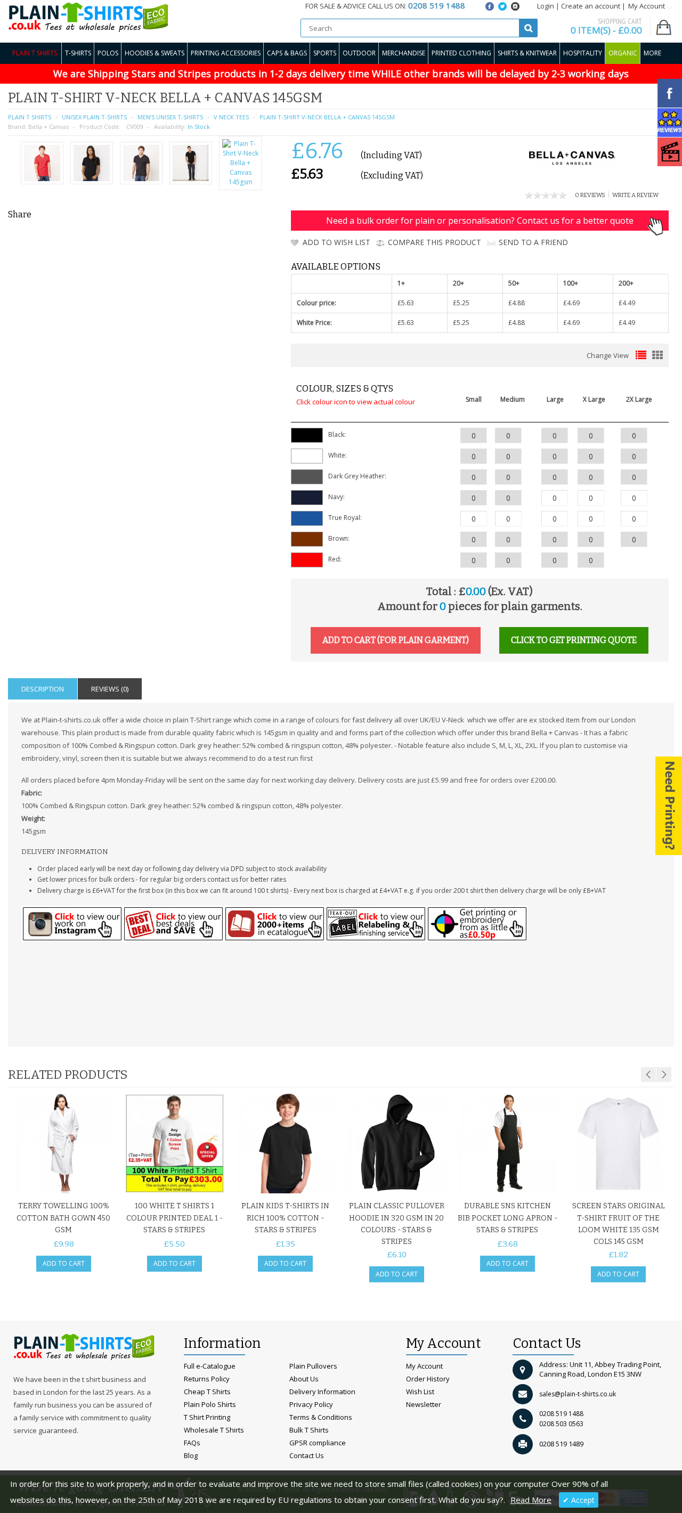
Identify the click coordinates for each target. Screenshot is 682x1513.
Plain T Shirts (34, 53)
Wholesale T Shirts (214, 1430)
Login (545, 6)
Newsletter (423, 1404)
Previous (648, 1074)
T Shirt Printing (207, 1417)
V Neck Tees (231, 117)
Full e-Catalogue (210, 1366)
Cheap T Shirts (207, 1391)
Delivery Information (322, 1391)
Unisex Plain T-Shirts (94, 117)
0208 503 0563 (561, 1423)
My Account (424, 1366)
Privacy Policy (311, 1404)
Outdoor (359, 53)
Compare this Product (434, 242)
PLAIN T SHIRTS (29, 117)
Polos (108, 53)
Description (42, 689)
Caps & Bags (287, 53)
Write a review (635, 195)
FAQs (192, 1442)
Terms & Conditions (320, 1417)
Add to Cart (64, 1263)
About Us (304, 1379)
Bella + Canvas (48, 127)
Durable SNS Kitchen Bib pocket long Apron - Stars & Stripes (507, 1217)
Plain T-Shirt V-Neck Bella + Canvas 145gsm (327, 117)
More (652, 53)
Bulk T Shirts (309, 1430)
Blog (191, 1455)
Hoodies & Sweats (154, 53)
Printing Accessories (226, 53)
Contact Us (306, 1455)
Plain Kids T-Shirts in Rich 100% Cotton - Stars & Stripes (285, 1217)
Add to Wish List (336, 242)
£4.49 (627, 302)
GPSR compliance (317, 1442)
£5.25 (461, 302)
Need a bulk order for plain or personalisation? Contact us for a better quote (480, 220)
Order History (428, 1379)
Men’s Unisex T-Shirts (170, 117)
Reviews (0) (109, 689)
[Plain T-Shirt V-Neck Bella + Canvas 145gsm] (42, 164)
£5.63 (405, 302)
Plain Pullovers (313, 1366)
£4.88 (516, 302)
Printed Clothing (461, 53)
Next (663, 1074)
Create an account (590, 6)
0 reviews (590, 195)
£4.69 (571, 302)
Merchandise (403, 53)
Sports (324, 53)
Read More (530, 1499)
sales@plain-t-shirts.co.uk (577, 1393)
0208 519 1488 (561, 1413)
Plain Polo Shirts (210, 1404)
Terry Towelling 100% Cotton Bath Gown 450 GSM (63, 1217)
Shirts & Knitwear (527, 53)
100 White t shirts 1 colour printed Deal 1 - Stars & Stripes (174, 1217)
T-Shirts (78, 53)
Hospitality (582, 53)
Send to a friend (533, 242)
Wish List (420, 1391)
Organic (622, 53)
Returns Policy (207, 1379)
